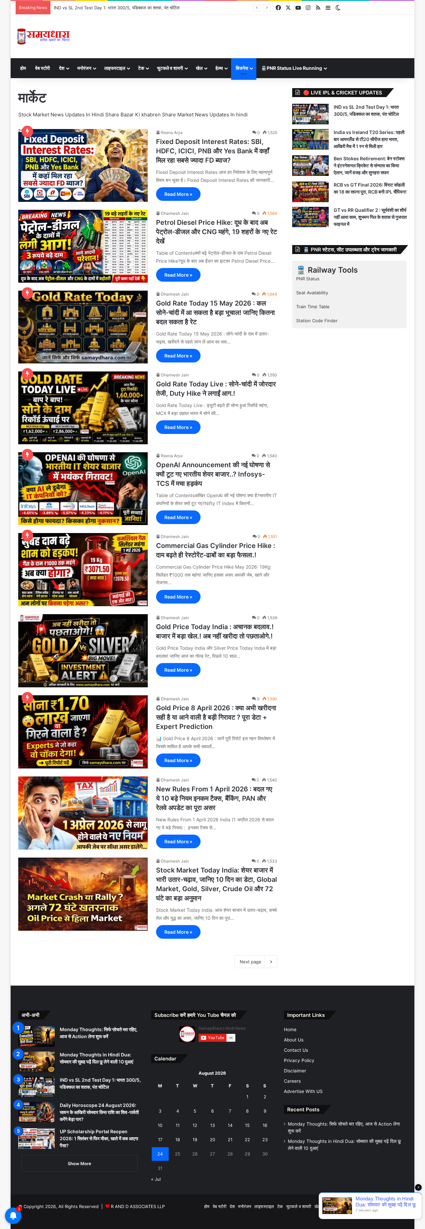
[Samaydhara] (43, 36)
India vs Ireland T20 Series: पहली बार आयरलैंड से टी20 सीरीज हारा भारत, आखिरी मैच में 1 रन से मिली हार (369, 139)
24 (160, 1154)
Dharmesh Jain (175, 213)
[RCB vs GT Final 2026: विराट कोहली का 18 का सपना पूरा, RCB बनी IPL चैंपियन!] (310, 192)
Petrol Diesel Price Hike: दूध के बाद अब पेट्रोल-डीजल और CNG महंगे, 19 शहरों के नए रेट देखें (216, 231)
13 (212, 1125)
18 (177, 1139)
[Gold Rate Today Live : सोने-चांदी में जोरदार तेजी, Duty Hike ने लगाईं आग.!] (83, 407)
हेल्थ (219, 68)
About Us (293, 1039)
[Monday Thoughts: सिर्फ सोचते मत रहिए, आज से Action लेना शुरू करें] (36, 1036)
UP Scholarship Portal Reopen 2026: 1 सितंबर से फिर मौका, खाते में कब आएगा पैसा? (99, 1138)
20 (212, 1139)
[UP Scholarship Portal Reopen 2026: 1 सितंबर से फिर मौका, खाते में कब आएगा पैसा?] (36, 1138)
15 (247, 1125)
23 (265, 1139)
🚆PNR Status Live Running (291, 68)
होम (23, 68)
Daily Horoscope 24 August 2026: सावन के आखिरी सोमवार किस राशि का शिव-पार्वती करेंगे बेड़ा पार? (99, 1112)
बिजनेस (242, 68)
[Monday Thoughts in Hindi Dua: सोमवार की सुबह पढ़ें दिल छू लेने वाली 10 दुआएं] (36, 1061)
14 (230, 1125)
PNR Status (307, 278)
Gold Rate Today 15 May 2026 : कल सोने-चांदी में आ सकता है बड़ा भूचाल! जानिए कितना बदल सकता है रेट (215, 312)
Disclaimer (295, 1070)
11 (178, 1125)
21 (230, 1139)
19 (195, 1139)
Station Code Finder (317, 320)
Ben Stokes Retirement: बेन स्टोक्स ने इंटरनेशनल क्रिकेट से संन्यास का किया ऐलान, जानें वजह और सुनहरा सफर (369, 165)
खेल (199, 68)
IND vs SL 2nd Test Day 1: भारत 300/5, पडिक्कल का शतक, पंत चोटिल (117, 7)
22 (247, 1139)
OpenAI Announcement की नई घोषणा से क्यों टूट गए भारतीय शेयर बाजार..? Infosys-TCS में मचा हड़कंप (213, 474)
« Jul (156, 1179)
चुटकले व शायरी (170, 68)
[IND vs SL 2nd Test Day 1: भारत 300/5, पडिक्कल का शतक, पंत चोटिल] (310, 114)
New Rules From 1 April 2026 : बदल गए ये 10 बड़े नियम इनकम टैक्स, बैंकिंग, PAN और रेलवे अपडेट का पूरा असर (214, 798)
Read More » (178, 194)
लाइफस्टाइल (114, 68)
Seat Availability (312, 292)
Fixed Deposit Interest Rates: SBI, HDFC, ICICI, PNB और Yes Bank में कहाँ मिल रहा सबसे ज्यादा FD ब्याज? (212, 151)
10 (160, 1125)
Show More (79, 1163)
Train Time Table (313, 306)
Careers (292, 1081)
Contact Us (296, 1050)
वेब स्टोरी (42, 68)
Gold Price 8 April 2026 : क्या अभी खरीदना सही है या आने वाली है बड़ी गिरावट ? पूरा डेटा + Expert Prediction (216, 717)
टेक (141, 68)
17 (160, 1139)
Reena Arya (172, 132)
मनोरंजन (84, 68)
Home (290, 1029)
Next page (250, 961)
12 (195, 1125)
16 (265, 1125)
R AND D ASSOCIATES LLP (138, 1206)
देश (61, 68)
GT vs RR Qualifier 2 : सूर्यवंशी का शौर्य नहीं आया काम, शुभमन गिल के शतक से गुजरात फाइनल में (370, 217)
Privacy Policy (299, 1060)
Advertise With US (303, 1091)
